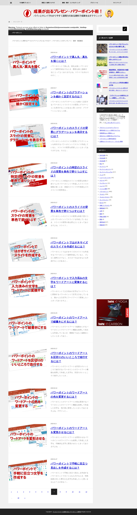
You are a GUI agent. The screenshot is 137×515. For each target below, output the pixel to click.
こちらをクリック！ (113, 122)
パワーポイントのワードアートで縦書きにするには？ (69, 319)
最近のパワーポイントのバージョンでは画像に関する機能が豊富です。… (118, 64)
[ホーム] (11, 2)
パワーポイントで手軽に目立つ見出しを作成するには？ (69, 465)
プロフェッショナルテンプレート (109, 127)
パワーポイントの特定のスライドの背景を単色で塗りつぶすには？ (69, 171)
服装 (101, 214)
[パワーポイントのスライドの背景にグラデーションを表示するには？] (27, 135)
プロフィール (94, 2)
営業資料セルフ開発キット (107, 133)
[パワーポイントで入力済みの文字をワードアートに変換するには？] (27, 285)
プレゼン (102, 194)
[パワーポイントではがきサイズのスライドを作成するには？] (27, 250)
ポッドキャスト (104, 200)
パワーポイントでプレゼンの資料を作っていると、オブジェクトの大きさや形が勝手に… (118, 52)
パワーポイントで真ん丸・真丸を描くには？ (69, 58)
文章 (101, 211)
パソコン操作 (103, 189)
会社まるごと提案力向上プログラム (110, 136)
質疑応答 (102, 225)
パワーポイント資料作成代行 (108, 138)
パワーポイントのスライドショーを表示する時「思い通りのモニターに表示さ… (118, 103)
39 (18, 498)
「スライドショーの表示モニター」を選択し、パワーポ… (118, 97)
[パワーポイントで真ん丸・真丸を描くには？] (27, 64)
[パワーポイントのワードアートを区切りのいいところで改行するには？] (27, 360)
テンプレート (103, 183)
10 (73, 492)
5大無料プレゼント (25, 2)
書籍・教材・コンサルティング (71, 2)
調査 (101, 219)
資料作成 (102, 222)
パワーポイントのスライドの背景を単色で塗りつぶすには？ (69, 208)
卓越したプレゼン (105, 205)
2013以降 (102, 161)
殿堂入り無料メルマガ (48, 2)
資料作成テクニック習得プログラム (110, 130)
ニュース (102, 186)
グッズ (101, 175)
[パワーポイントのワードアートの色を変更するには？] (27, 400)
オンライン (103, 166)
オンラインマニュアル (106, 172)
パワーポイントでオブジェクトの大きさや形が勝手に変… (118, 45)
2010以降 (102, 158)
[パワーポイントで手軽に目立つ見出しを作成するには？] (27, 471)
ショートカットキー (105, 177)
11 (79, 492)
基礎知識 (102, 208)
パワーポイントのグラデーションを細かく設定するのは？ (69, 94)
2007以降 (102, 155)
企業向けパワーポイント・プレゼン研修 (111, 141)
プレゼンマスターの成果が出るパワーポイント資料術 (67, 511)
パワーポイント (104, 191)
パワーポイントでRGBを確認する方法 (119, 84)
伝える (101, 202)
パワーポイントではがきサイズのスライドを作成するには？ (69, 244)
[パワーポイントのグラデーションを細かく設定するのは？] (27, 100)
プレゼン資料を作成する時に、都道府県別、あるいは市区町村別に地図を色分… (118, 77)
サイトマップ (117, 2)
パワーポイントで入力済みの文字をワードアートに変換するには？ (69, 282)
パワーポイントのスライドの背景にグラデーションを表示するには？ (69, 132)
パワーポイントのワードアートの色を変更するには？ (69, 394)
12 (86, 492)
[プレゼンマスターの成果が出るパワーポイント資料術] (68, 19)
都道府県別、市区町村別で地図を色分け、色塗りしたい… (118, 71)
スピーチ (102, 180)
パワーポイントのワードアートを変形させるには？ (69, 430)
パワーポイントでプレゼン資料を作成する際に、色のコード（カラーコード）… (118, 90)
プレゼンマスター (105, 197)
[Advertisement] (113, 263)
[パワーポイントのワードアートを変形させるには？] (27, 435)
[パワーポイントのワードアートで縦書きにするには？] (27, 325)
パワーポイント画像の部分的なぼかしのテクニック (118, 58)
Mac (101, 164)
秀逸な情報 (103, 216)
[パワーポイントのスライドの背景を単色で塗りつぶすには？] (27, 214)
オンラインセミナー (105, 169)
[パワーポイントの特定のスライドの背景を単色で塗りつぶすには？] (27, 175)
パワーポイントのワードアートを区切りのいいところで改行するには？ (69, 357)
